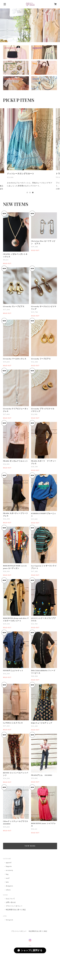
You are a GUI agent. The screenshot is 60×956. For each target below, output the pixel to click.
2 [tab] (30, 192)
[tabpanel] (30, 149)
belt (7, 882)
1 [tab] (27, 192)
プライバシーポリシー (14, 906)
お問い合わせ (11, 902)
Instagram (9, 920)
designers (9, 886)
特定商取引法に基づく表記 (16, 910)
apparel (9, 862)
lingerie (9, 866)
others (8, 890)
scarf (8, 878)
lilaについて (10, 899)
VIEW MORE (30, 846)
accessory (9, 870)
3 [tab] (32, 192)
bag (7, 874)
